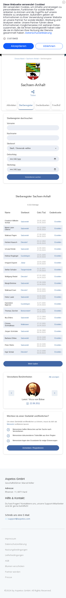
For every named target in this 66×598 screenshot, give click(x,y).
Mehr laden (33, 364)
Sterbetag (11, 165)
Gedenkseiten (42, 105)
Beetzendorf (25, 311)
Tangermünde (26, 270)
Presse (8, 577)
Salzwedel (25, 222)
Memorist (10, 424)
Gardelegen (25, 256)
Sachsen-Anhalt (32, 59)
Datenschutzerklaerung (38, 32)
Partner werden (12, 572)
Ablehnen (49, 46)
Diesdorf (24, 242)
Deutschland (19, 59)
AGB (7, 561)
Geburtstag (11, 154)
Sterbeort (11, 143)
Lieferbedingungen (14, 555)
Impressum (10, 539)
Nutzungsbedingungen (16, 550)
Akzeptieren (18, 46)
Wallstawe (25, 324)
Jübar (23, 263)
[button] (11, 393)
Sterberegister (26, 105)
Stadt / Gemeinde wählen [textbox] (20, 148)
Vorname (11, 123)
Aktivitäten (11, 105)
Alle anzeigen (54, 377)
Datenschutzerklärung (15, 544)
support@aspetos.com (19, 518)
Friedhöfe (57, 105)
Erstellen (57, 222)
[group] (33, 393)
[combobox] (33, 148)
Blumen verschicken (14, 566)
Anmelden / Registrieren (33, 448)
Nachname (11, 133)
